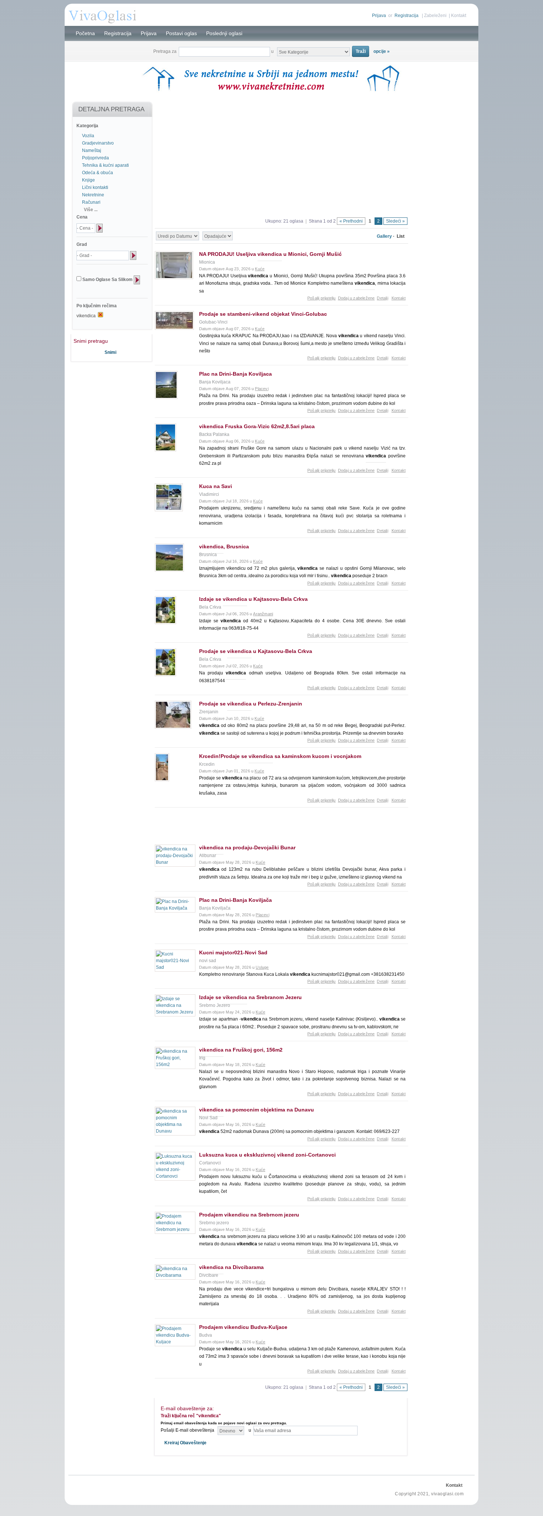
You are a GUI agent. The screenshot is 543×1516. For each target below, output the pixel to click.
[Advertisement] (108, 386)
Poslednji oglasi (224, 33)
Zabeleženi (435, 15)
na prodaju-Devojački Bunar (247, 847)
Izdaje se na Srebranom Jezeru (250, 997)
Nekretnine (93, 194)
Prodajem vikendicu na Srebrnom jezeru (249, 1215)
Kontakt (458, 15)
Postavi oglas (181, 33)
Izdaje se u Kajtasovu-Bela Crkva (253, 599)
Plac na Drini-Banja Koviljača (235, 900)
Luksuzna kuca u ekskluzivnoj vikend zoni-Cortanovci (267, 1155)
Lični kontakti (95, 187)
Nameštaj (91, 150)
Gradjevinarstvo (98, 143)
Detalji (382, 298)
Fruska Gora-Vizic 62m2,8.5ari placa (257, 426)
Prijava (379, 15)
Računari (91, 202)
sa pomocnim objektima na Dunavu (256, 1110)
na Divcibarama (231, 1267)
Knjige (88, 180)
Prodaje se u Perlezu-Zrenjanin (250, 704)
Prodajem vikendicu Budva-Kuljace (243, 1327)
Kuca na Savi (215, 486)
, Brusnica (224, 546)
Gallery (384, 236)
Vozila (88, 135)
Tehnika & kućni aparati (105, 165)
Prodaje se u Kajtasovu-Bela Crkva (255, 651)
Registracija (407, 15)
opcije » (381, 51)
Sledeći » (395, 221)
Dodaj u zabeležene (356, 298)
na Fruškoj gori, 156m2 (241, 1050)
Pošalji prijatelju (321, 298)
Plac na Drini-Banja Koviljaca (235, 374)
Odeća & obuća (97, 172)
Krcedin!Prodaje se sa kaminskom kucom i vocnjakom (280, 756)
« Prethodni (351, 221)
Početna (85, 33)
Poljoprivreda (95, 157)
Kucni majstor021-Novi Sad (233, 952)
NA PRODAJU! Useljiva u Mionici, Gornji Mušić (270, 254)
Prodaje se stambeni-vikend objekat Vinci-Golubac (263, 314)
